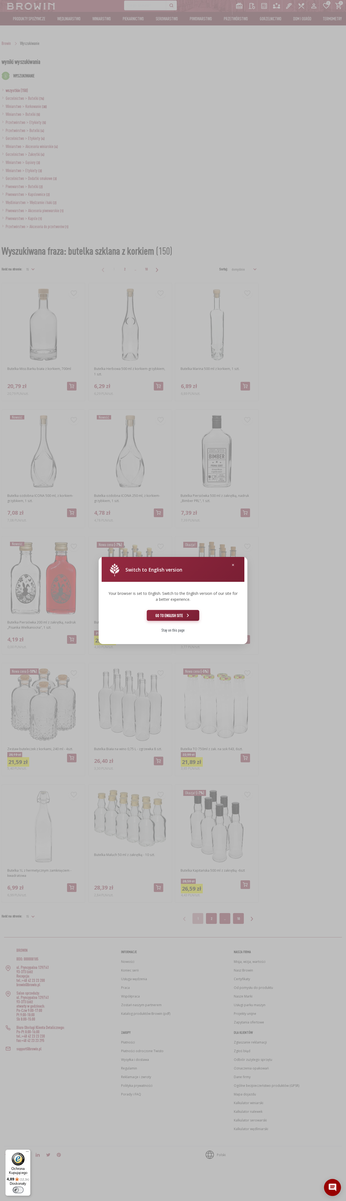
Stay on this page (173, 630)
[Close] (233, 564)
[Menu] (27, 1153)
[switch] (18, 1190)
